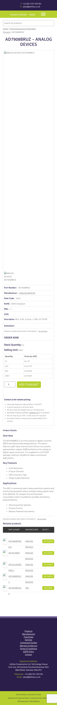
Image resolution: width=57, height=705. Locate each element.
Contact (28, 654)
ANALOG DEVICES (27, 293)
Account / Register (18, 14)
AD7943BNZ (14, 553)
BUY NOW (48, 588)
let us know (43, 331)
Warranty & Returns (28, 645)
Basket (32, 14)
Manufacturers (28, 634)
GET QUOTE (48, 541)
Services (28, 639)
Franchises (28, 637)
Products (28, 631)
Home (5, 28)
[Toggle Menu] (43, 14)
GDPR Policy (28, 651)
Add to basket (29, 384)
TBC (27, 588)
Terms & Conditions (28, 648)
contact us (33, 412)
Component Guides (28, 642)
